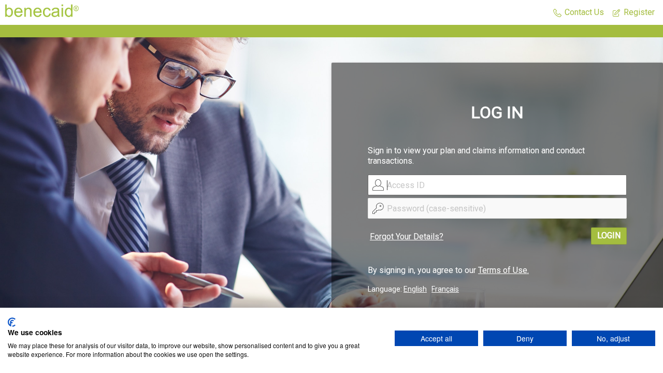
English (415, 289)
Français (445, 289)
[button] (578, 12)
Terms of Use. (503, 270)
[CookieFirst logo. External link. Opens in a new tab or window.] (12, 322)
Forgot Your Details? (406, 236)
